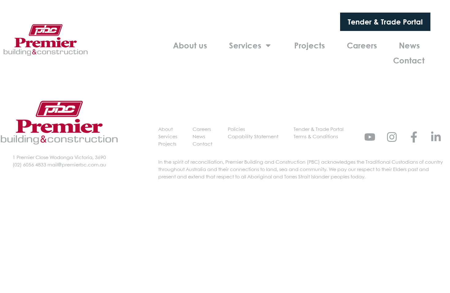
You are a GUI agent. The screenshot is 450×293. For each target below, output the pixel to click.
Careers (362, 45)
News (409, 45)
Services (245, 45)
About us (190, 45)
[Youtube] (370, 137)
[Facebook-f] (414, 137)
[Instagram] (392, 137)
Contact (409, 60)
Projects (309, 45)
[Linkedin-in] (436, 137)
